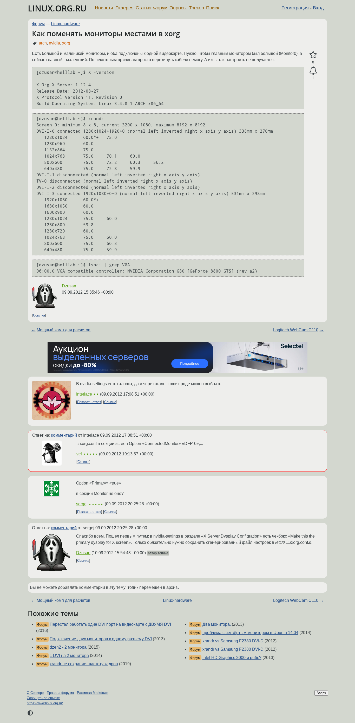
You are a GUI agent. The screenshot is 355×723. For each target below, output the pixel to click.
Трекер (196, 7)
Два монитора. (216, 624)
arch (43, 43)
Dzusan (69, 286)
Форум (160, 7)
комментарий (64, 435)
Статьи (143, 7)
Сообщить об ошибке (43, 698)
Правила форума (60, 693)
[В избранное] (313, 55)
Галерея (124, 7)
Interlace (84, 394)
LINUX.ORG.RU (57, 8)
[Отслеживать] (313, 70)
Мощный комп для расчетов (63, 330)
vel (79, 454)
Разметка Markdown (92, 693)
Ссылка (39, 315)
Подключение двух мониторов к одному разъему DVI (101, 639)
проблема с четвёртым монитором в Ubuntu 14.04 (250, 632)
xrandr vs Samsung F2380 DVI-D (233, 641)
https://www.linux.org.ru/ (45, 703)
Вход (318, 7)
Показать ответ (89, 402)
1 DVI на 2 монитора (69, 655)
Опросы (178, 7)
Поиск (212, 7)
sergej (82, 504)
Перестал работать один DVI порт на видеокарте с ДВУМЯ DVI (110, 624)
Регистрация (295, 7)
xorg (66, 43)
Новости (104, 7)
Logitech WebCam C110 (295, 330)
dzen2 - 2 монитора (68, 647)
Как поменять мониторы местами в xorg (106, 33)
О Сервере (35, 693)
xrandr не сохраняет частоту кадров (84, 664)
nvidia (54, 43)
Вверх (321, 693)
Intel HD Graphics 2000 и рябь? (231, 657)
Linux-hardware (65, 24)
